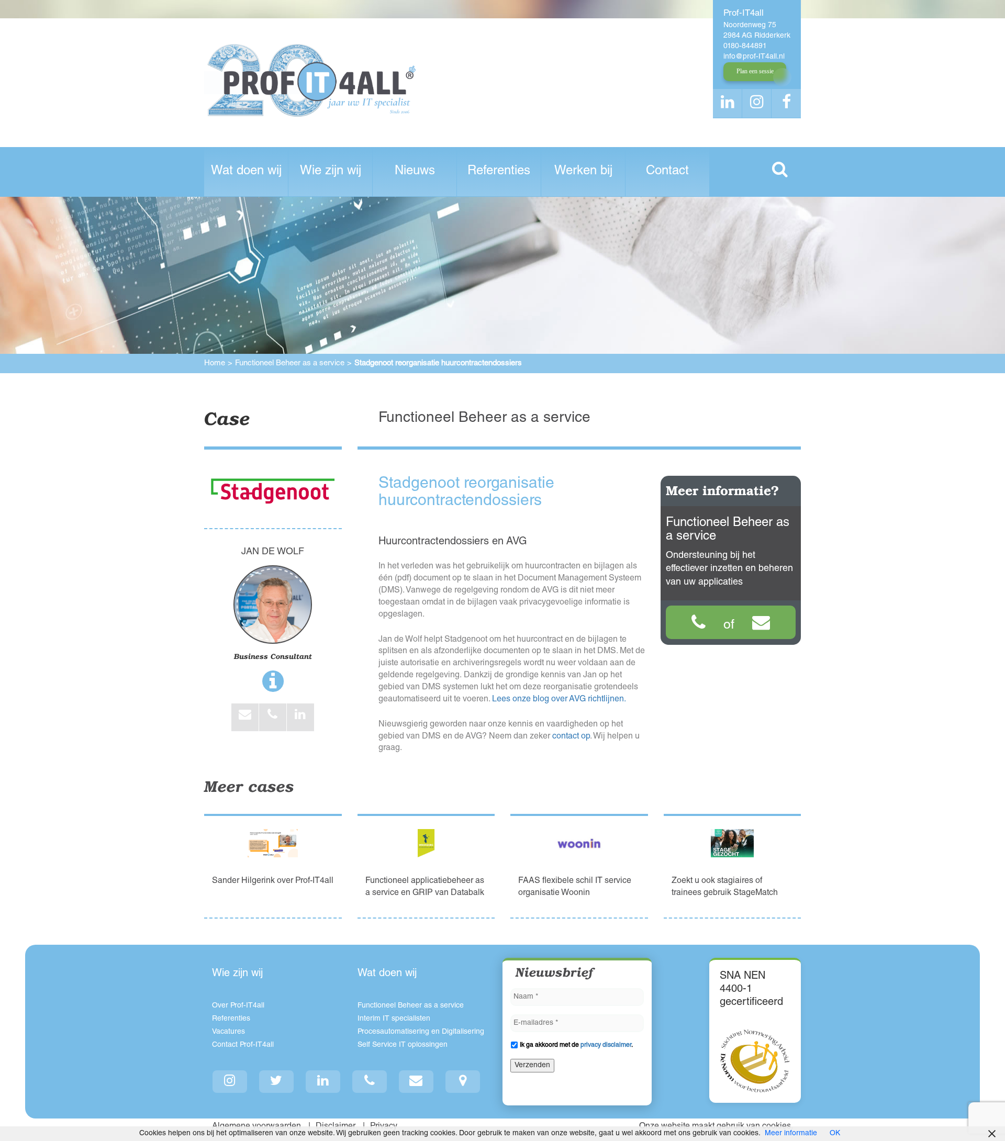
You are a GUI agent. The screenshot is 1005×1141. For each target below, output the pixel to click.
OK (835, 1133)
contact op (571, 737)
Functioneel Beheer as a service (289, 363)
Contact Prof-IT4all (243, 1045)
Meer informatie (791, 1133)
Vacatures (228, 1032)
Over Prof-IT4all (238, 1006)
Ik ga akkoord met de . (576, 1045)
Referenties (498, 171)
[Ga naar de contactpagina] (463, 1081)
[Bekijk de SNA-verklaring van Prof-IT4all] (755, 1061)
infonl (754, 57)
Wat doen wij (246, 171)
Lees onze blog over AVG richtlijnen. (559, 700)
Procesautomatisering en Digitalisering (421, 1032)
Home (214, 363)
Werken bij (583, 171)
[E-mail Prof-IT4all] (416, 1081)
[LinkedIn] (323, 1081)
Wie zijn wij (330, 171)
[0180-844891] (698, 625)
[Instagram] (230, 1081)
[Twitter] (276, 1081)
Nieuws (415, 171)
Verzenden (532, 1065)
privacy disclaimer (605, 1045)
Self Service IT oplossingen (403, 1045)
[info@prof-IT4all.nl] (761, 625)
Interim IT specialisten (394, 1019)
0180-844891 (745, 46)
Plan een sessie (755, 71)
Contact (667, 171)
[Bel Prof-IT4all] (369, 1081)
